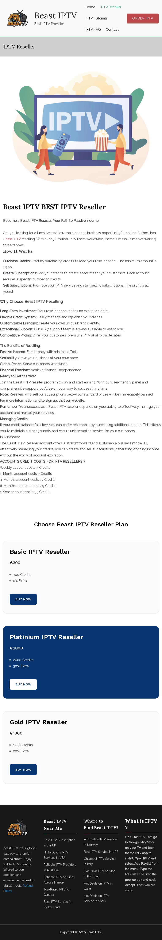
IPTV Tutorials (96, 18)
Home (90, 7)
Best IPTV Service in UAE (101, 851)
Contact (112, 30)
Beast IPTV (55, 15)
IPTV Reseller (110, 7)
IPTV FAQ (93, 30)
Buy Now (23, 599)
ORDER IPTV (142, 18)
